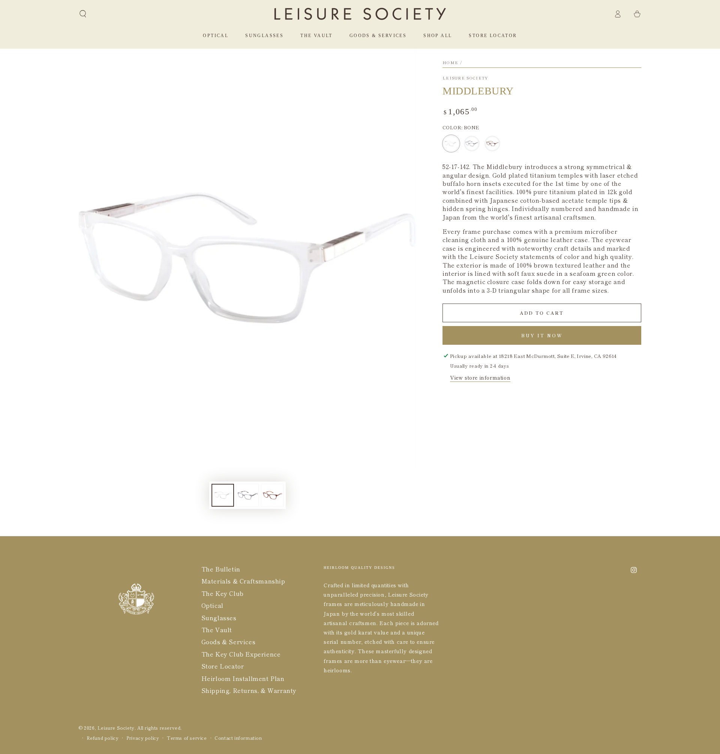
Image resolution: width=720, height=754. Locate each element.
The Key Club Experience (241, 653)
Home (450, 62)
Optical (212, 605)
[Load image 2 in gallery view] (247, 495)
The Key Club (222, 593)
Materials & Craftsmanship (243, 580)
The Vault (216, 629)
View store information (480, 377)
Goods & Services (228, 641)
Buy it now (542, 335)
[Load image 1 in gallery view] (223, 495)
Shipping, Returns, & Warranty (249, 690)
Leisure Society (465, 78)
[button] (83, 14)
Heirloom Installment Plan (243, 678)
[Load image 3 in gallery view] (272, 495)
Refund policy (103, 738)
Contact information (238, 738)
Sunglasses (219, 617)
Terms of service (187, 738)
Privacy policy (142, 738)
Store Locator (222, 665)
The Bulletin (220, 568)
